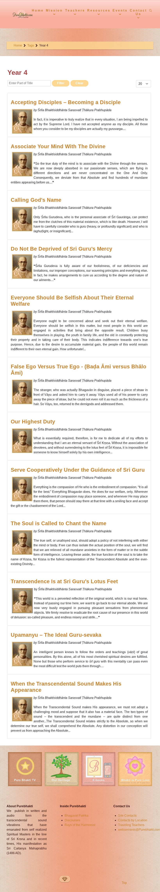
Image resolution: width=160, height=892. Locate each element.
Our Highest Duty (33, 422)
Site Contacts (127, 815)
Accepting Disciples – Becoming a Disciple (66, 102)
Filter (60, 83)
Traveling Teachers (131, 825)
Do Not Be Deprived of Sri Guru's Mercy (61, 249)
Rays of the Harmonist (80, 825)
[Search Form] (150, 10)
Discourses (72, 820)
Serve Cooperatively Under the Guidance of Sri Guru (78, 470)
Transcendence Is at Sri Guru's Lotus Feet (64, 581)
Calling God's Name (36, 200)
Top (124, 882)
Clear (79, 83)
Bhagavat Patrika (76, 815)
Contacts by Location (132, 820)
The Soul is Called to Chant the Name (58, 523)
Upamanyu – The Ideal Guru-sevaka (56, 635)
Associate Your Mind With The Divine (58, 146)
